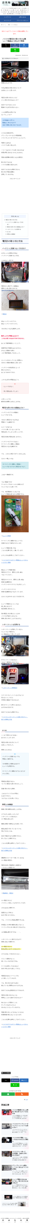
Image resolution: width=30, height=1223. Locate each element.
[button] (26, 606)
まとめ (8, 231)
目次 (12, 216)
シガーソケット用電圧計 (10, 688)
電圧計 (5, 314)
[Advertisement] (15, 196)
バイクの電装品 (6, 1072)
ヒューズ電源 (7, 536)
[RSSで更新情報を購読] (22, 1094)
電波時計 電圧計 (8, 893)
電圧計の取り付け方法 (11, 219)
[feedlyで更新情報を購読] (8, 1094)
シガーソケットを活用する (14, 229)
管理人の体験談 (11, 234)
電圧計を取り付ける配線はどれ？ (15, 227)
